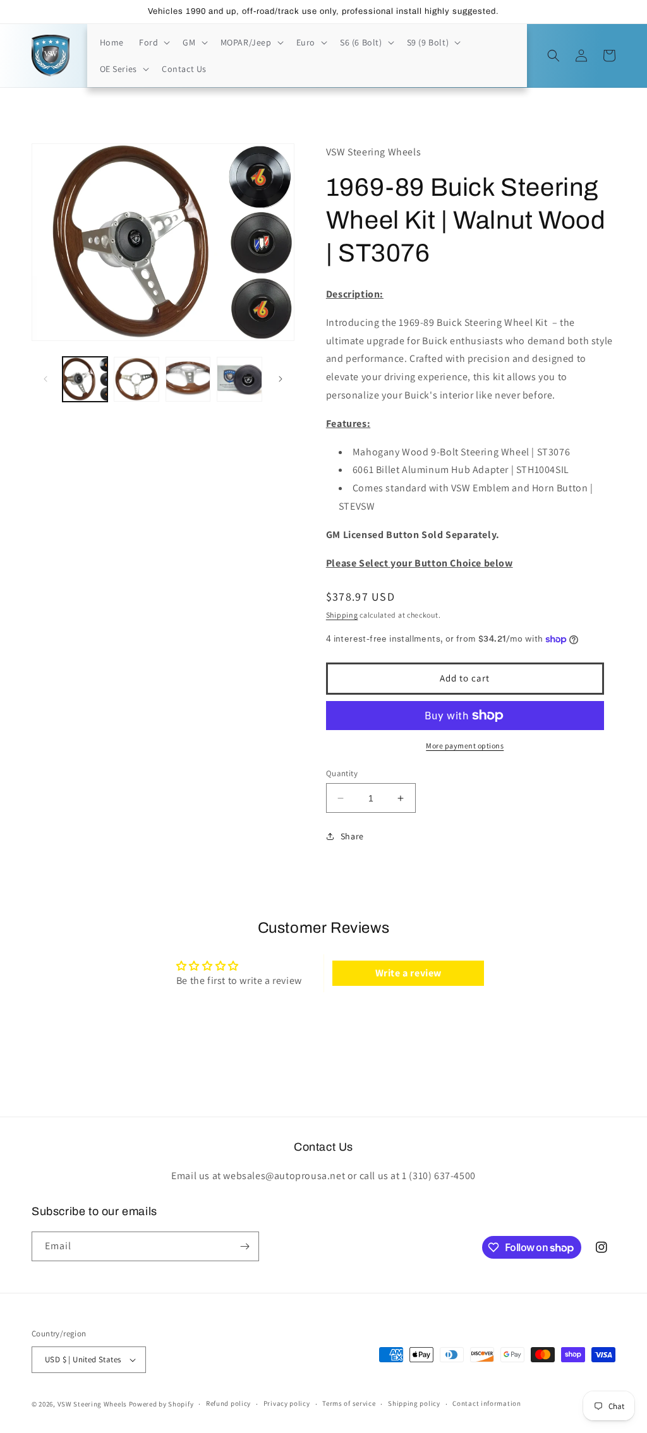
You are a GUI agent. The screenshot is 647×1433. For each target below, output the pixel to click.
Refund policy (228, 1403)
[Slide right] (280, 379)
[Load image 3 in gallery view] (188, 379)
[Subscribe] (244, 1246)
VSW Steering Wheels (92, 1404)
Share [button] (352, 836)
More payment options (465, 745)
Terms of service (348, 1403)
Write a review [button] (408, 973)
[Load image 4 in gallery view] (239, 379)
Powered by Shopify (161, 1404)
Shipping (342, 615)
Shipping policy (414, 1403)
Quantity (342, 773)
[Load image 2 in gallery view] (136, 379)
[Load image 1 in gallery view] (85, 379)
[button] (153, 42)
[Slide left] (45, 379)
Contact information (486, 1403)
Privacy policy (286, 1403)
